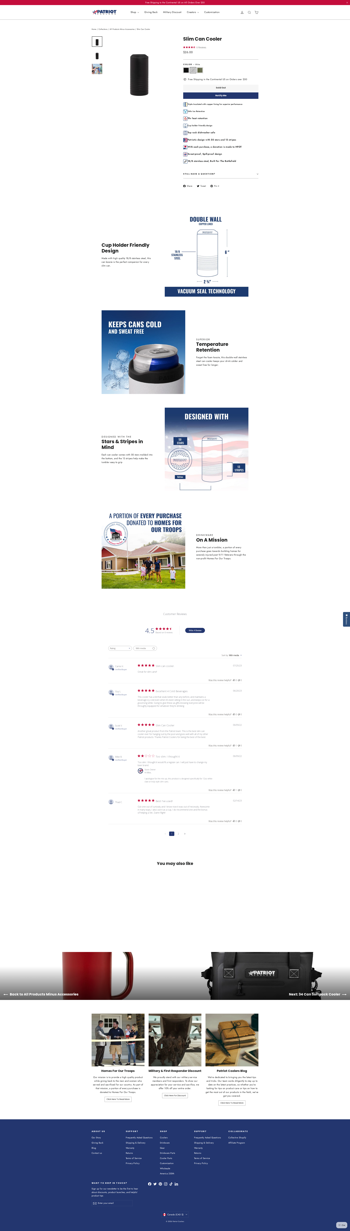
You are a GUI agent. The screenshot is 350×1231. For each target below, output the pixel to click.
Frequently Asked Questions (139, 1137)
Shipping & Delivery (135, 1142)
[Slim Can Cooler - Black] (93, 928)
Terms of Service (134, 1158)
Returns (129, 1153)
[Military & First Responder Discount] (175, 1040)
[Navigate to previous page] (165, 834)
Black (186, 70)
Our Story (96, 1137)
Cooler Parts (166, 1158)
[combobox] (120, 648)
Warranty (130, 1148)
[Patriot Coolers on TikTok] (171, 1184)
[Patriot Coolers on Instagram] (165, 1184)
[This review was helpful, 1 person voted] (234, 745)
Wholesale (165, 1168)
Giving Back (151, 12)
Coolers (163, 1137)
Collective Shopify (237, 1137)
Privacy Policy (132, 1163)
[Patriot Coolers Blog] (231, 1040)
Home (94, 29)
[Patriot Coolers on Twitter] (155, 1184)
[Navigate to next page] (184, 834)
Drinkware (165, 1142)
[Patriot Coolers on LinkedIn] (176, 1184)
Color (191, 64)
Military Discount (172, 12)
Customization (212, 12)
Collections (103, 29)
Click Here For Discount (175, 1095)
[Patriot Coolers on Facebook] (149, 1184)
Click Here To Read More (118, 1099)
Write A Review (195, 630)
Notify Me (220, 95)
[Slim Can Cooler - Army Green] (100, 928)
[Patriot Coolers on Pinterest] (160, 1184)
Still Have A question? (199, 174)
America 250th (167, 1173)
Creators (192, 12)
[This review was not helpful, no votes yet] (239, 680)
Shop (134, 12)
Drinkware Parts (167, 1153)
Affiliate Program (236, 1142)
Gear (162, 1148)
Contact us (97, 1153)
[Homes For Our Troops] (118, 1040)
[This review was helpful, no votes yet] (234, 680)
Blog (94, 1148)
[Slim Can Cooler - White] (97, 928)
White (193, 70)
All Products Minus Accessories (122, 29)
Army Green (200, 70)
